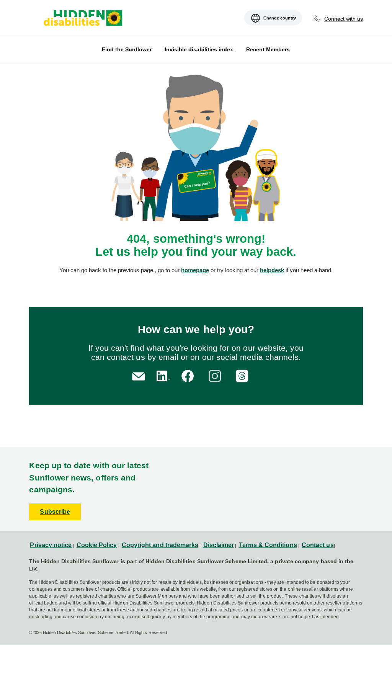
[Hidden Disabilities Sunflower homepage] (82, 18)
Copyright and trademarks (160, 545)
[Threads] (243, 375)
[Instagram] (216, 375)
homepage (195, 270)
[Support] (138, 376)
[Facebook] (188, 375)
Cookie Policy (97, 545)
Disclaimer (218, 545)
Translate (41, 23)
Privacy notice (51, 545)
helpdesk (272, 270)
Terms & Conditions (268, 545)
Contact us (318, 545)
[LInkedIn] (161, 375)
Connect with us (343, 19)
